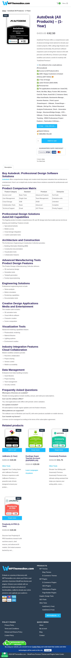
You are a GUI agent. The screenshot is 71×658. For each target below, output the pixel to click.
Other (4, 11)
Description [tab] (8, 167)
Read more (35, 450)
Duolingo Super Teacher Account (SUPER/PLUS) (33, 458)
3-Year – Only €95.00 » (46, 126)
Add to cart (52, 141)
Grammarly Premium (57, 456)
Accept (47, 650)
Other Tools (42, 161)
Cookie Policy (36, 647)
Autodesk (5, 179)
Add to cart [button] (12, 450)
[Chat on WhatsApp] (18, 643)
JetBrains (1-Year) (9, 456)
